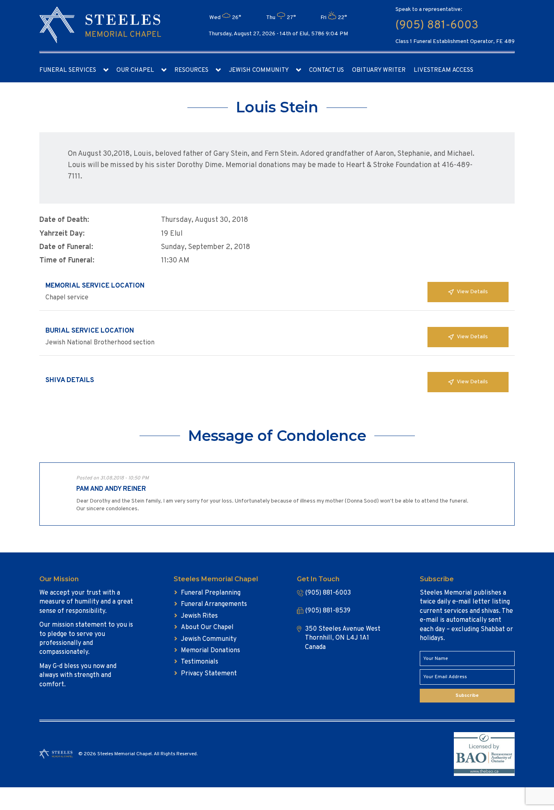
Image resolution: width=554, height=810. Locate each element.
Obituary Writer (379, 70)
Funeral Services (67, 70)
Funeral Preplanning (210, 593)
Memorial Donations (210, 651)
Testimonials (199, 662)
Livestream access (443, 70)
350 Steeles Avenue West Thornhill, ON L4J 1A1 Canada (342, 638)
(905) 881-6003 (436, 25)
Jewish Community (259, 70)
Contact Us (326, 70)
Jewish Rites (199, 616)
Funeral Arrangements (214, 604)
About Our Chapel (207, 627)
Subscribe (467, 695)
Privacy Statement (209, 674)
